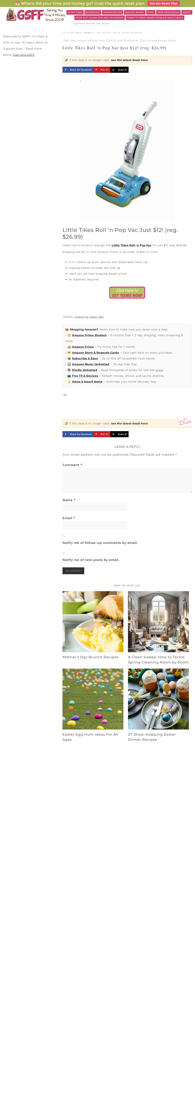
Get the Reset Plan (164, 3)
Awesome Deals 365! (89, 317)
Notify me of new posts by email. (90, 560)
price (159, 370)
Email (68, 518)
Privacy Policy (167, 40)
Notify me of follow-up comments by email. (100, 543)
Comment (72, 465)
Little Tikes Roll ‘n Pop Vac (131, 245)
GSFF (35, 14)
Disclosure (131, 40)
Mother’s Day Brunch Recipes (90, 657)
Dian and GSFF (24, 54)
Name (69, 500)
